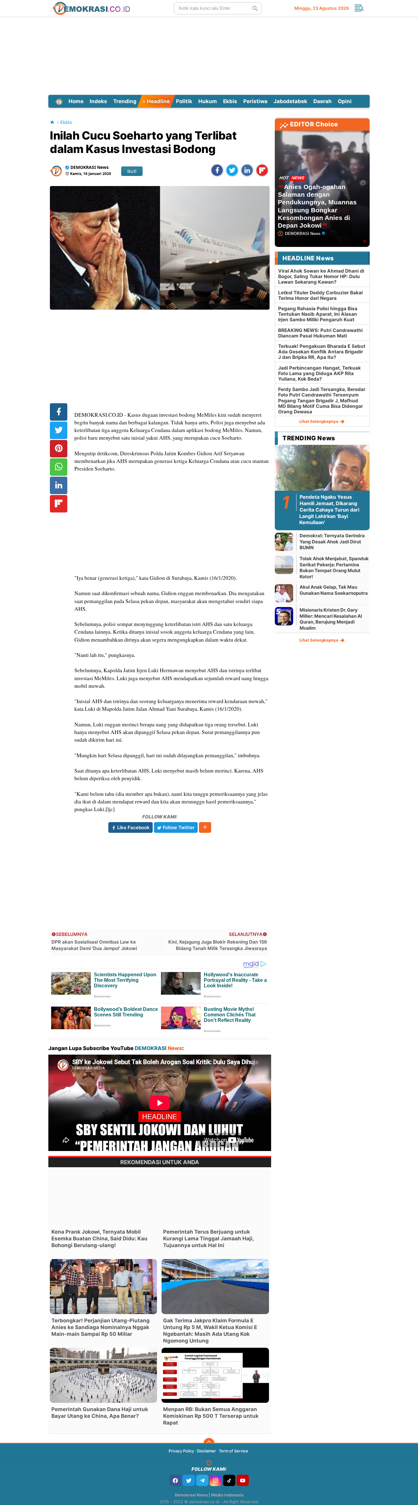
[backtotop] (209, 1443)
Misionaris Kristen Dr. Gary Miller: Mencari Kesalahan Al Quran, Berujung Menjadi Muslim (331, 619)
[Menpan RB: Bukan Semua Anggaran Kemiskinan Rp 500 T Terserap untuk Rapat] (215, 1375)
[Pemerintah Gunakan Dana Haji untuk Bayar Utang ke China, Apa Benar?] (103, 1375)
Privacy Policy (181, 1450)
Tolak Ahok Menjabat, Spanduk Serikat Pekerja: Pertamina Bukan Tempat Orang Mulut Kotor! (334, 567)
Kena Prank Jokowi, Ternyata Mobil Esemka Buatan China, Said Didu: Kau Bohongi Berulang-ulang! (99, 1238)
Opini (345, 101)
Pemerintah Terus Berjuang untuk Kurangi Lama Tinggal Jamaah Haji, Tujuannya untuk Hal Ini (208, 1238)
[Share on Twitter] (232, 170)
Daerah (322, 101)
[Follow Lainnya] (205, 827)
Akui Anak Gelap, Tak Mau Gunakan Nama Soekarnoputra (334, 590)
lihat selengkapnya (319, 421)
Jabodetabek (290, 101)
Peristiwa (255, 101)
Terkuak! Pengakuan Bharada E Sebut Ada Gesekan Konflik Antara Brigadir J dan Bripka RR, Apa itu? (321, 351)
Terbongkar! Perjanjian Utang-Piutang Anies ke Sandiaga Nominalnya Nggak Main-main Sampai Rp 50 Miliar (100, 1327)
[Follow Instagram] (216, 1480)
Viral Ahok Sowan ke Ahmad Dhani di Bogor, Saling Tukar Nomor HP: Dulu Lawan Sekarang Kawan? (321, 276)
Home (76, 101)
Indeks (98, 101)
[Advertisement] (209, 55)
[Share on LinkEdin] (247, 170)
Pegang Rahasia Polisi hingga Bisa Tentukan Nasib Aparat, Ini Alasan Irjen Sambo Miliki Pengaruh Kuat (317, 314)
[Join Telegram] (202, 1480)
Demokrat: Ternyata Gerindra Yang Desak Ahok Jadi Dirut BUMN (332, 541)
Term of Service (233, 1450)
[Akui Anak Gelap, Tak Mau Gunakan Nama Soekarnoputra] (284, 593)
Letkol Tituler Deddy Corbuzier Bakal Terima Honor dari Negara (320, 295)
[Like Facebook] (175, 1480)
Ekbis (230, 101)
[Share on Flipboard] (262, 170)
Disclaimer (206, 1450)
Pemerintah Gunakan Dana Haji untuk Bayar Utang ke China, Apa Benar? (99, 1412)
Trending (124, 101)
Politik (184, 101)
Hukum (207, 101)
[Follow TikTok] (229, 1480)
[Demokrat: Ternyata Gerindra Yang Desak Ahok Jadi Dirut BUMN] (284, 542)
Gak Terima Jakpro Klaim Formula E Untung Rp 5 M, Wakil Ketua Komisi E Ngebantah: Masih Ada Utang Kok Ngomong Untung (210, 1330)
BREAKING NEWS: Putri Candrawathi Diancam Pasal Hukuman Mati (320, 333)
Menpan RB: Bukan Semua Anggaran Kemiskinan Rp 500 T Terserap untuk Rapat (211, 1416)
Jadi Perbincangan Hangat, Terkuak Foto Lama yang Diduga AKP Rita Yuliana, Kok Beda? (319, 373)
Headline (158, 101)
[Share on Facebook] (217, 170)
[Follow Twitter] (189, 1480)
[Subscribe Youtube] (243, 1480)
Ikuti (131, 171)
